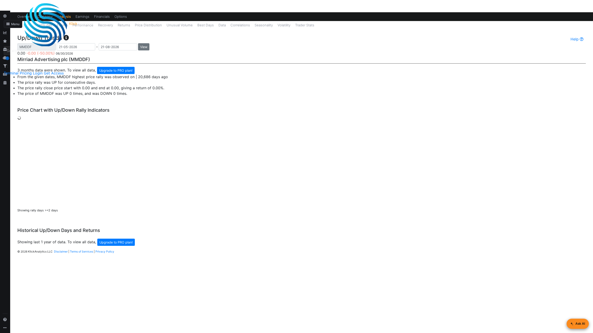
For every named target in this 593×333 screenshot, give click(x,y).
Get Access (54, 73)
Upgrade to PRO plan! (116, 242)
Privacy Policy (104, 251)
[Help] (5, 319)
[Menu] (7, 66)
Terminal (11, 73)
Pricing (26, 73)
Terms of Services (81, 251)
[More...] (5, 328)
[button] (13, 24)
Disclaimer (61, 251)
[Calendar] (5, 82)
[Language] (7, 58)
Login (38, 73)
